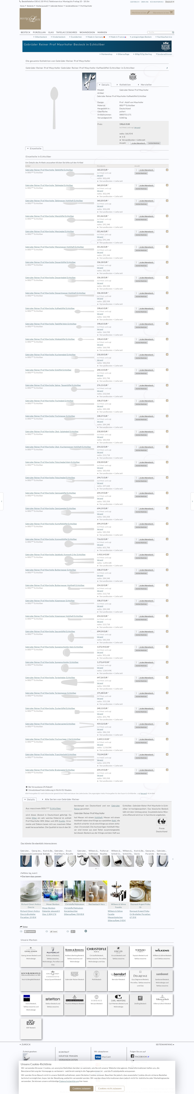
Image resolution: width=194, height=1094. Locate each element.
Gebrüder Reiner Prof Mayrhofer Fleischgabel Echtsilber (50, 477)
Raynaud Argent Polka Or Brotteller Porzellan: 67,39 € (140, 914)
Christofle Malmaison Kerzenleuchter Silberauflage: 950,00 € (74, 911)
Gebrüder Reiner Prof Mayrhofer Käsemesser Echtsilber (50, 601)
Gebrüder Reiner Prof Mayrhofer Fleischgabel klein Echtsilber (52, 462)
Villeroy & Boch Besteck (162, 1003)
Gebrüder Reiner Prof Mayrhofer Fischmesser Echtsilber (50, 416)
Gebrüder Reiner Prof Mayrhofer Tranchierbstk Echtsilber (50, 754)
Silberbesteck (41, 37)
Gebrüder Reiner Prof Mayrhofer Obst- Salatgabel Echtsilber (52, 431)
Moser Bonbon (52, 904)
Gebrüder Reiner (56, 6)
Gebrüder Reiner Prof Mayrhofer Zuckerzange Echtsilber (50, 724)
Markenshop (106, 54)
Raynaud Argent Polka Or (140, 906)
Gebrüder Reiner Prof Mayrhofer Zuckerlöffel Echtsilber (50, 708)
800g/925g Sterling (143, 54)
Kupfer (62, 821)
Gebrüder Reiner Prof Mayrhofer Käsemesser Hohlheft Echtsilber (54, 616)
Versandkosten (68, 1060)
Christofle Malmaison (74, 904)
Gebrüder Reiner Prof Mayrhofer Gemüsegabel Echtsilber (50, 508)
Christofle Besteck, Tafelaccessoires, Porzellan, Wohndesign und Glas (96, 958)
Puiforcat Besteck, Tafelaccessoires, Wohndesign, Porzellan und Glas (53, 960)
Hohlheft (99, 817)
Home (22, 6)
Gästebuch (134, 2)
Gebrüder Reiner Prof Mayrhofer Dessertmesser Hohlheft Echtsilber (55, 293)
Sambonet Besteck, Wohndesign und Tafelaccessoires (162, 982)
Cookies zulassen (82, 1088)
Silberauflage (123, 54)
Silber (34, 818)
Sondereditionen (71, 6)
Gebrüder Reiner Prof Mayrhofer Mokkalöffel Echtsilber (50, 339)
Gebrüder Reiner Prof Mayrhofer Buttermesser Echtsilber (50, 570)
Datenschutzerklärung (69, 1081)
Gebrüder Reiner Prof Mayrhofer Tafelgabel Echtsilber (49, 185)
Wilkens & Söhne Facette (118, 906)
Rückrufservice (156, 2)
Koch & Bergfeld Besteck (31, 979)
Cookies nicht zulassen (110, 1088)
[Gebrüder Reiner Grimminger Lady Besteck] (1, 501)
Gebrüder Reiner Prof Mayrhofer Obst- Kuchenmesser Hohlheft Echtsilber (58, 447)
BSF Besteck (31, 1028)
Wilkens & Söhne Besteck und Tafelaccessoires (162, 957)
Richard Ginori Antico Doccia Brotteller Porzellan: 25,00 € (30, 914)
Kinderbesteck (59, 37)
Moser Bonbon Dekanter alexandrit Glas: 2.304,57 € (51, 911)
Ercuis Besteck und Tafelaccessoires (118, 957)
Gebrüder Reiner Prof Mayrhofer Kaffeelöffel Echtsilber (50, 308)
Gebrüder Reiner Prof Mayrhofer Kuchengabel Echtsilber (50, 354)
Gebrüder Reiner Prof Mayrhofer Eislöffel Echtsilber (48, 370)
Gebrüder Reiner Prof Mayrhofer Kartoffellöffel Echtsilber (51, 524)
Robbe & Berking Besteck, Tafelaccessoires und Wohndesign (74, 958)
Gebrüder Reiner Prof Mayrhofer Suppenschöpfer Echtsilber (52, 662)
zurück (26, 1044)
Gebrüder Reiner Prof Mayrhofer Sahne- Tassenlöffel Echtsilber (53, 385)
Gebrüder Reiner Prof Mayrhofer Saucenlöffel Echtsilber (50, 631)
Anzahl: (122, 143)
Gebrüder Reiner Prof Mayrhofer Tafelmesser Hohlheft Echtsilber (54, 201)
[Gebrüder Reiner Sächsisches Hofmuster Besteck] (192, 501)
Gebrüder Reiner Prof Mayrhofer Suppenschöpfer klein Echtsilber (54, 647)
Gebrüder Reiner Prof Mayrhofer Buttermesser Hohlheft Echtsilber (55, 585)
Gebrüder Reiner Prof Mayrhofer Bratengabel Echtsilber (50, 770)
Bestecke (30, 6)
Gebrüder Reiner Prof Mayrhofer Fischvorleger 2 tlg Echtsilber (53, 739)
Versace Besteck (97, 1003)
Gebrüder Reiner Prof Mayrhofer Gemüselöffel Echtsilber (50, 493)
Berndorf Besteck (118, 979)
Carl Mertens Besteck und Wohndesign (118, 1005)
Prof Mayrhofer (86, 6)
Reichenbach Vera (97, 904)
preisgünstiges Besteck (142, 37)
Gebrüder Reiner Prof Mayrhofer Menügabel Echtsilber (49, 231)
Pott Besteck (96, 979)
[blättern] (21, 859)
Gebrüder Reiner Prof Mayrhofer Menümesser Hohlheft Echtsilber (54, 247)
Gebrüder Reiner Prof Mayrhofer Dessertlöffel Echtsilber (50, 262)
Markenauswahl (42, 6)
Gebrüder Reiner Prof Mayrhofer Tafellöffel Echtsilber (49, 170)
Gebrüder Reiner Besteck (74, 979)
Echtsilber (55, 808)
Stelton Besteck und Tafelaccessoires (53, 1005)
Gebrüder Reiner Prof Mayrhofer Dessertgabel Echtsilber (50, 277)
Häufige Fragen (68, 1056)
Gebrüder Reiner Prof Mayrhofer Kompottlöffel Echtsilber (51, 539)
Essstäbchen (76, 37)
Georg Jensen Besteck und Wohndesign (31, 957)
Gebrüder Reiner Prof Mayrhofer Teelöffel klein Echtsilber (51, 324)
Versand (137, 127)
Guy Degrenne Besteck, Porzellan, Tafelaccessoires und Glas (140, 982)
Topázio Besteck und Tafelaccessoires (140, 957)
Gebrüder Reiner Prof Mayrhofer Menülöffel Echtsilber (49, 216)
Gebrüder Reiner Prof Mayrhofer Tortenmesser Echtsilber (50, 693)
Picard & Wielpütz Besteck (75, 1003)
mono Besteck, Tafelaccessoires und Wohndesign (31, 1006)
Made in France (117, 37)
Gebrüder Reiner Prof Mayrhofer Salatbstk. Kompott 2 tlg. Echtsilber (55, 554)
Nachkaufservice (164, 37)
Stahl (114, 820)
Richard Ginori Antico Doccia (31, 906)
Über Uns (144, 2)
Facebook (141, 1057)
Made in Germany (95, 37)
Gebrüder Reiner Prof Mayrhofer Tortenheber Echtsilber (50, 677)
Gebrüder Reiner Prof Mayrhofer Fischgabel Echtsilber (49, 401)
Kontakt (64, 1052)
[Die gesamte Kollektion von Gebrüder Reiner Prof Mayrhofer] (167, 68)
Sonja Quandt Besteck (53, 979)
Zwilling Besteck (140, 1003)
